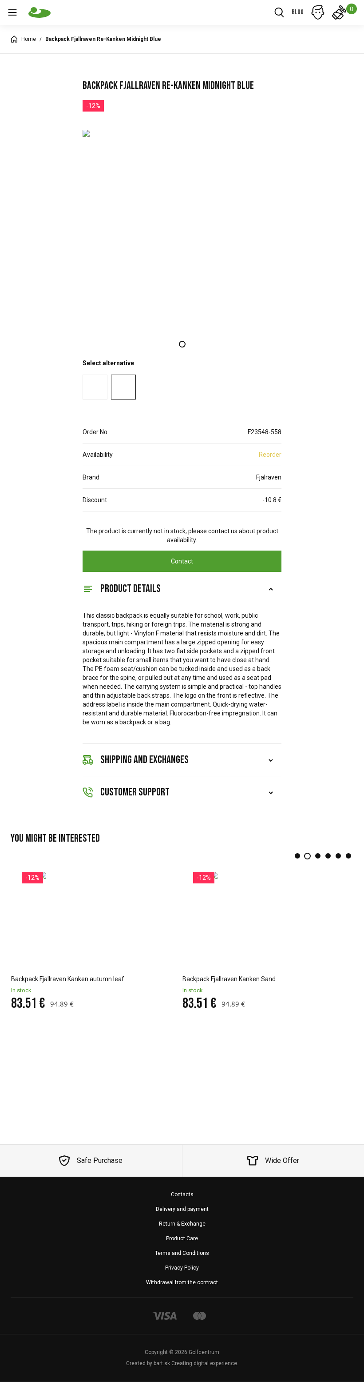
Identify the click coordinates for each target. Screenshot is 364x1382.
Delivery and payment (182, 1209)
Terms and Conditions (182, 1253)
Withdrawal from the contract (182, 1282)
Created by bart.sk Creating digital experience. (182, 1363)
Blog (298, 12)
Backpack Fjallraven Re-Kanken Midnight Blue (103, 39)
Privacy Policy (182, 1268)
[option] (182, 228)
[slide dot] (182, 344)
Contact (182, 561)
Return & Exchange (182, 1224)
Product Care (182, 1238)
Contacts (182, 1194)
